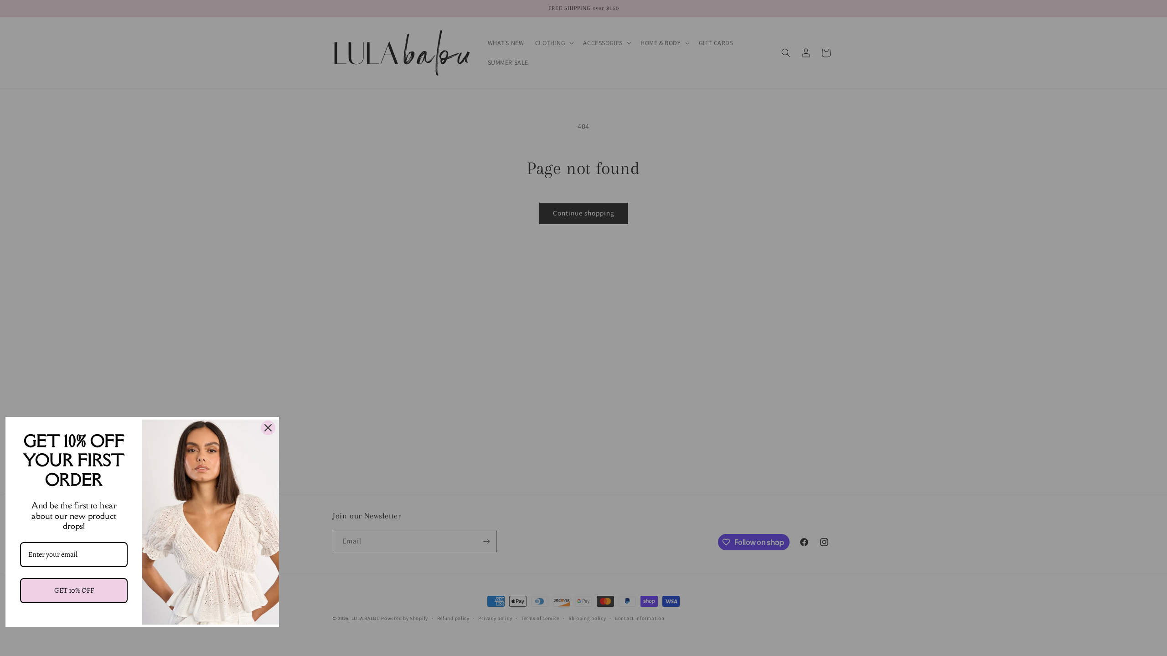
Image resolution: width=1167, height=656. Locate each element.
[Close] (268, 428)
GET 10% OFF (74, 590)
